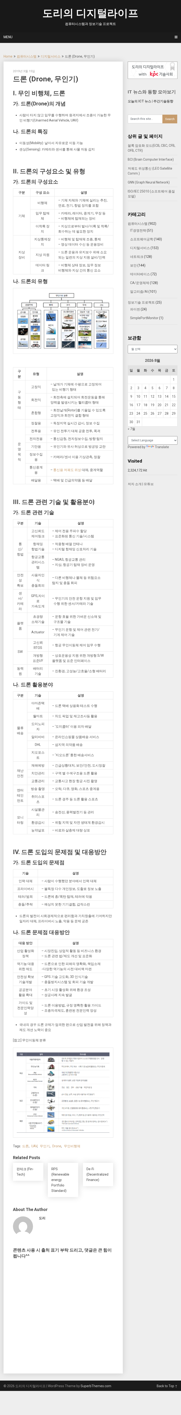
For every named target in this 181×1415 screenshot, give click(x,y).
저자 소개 (135, 484)
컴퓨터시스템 (27, 56)
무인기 (45, 1146)
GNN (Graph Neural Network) (149, 182)
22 (174, 405)
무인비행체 (72, 1146)
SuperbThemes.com (96, 1386)
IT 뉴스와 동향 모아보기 (152, 92)
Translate (162, 447)
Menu (8, 37)
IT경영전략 (138, 230)
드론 (25, 1146)
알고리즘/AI (139, 291)
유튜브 (149, 484)
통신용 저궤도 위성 (67, 470)
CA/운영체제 (139, 283)
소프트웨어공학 (141, 239)
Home (8, 56)
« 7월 (131, 429)
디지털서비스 (51, 56)
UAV (34, 1146)
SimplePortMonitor (144, 318)
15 (174, 396)
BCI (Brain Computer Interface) (151, 159)
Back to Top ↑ (167, 1386)
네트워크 (136, 257)
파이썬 (135, 309)
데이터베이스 (140, 274)
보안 (133, 265)
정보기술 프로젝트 (141, 302)
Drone (56, 1146)
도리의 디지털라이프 (90, 13)
